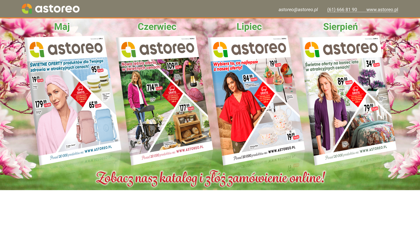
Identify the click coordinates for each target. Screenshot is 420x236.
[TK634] (164, 100)
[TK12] (256, 100)
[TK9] (348, 100)
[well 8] (72, 100)
